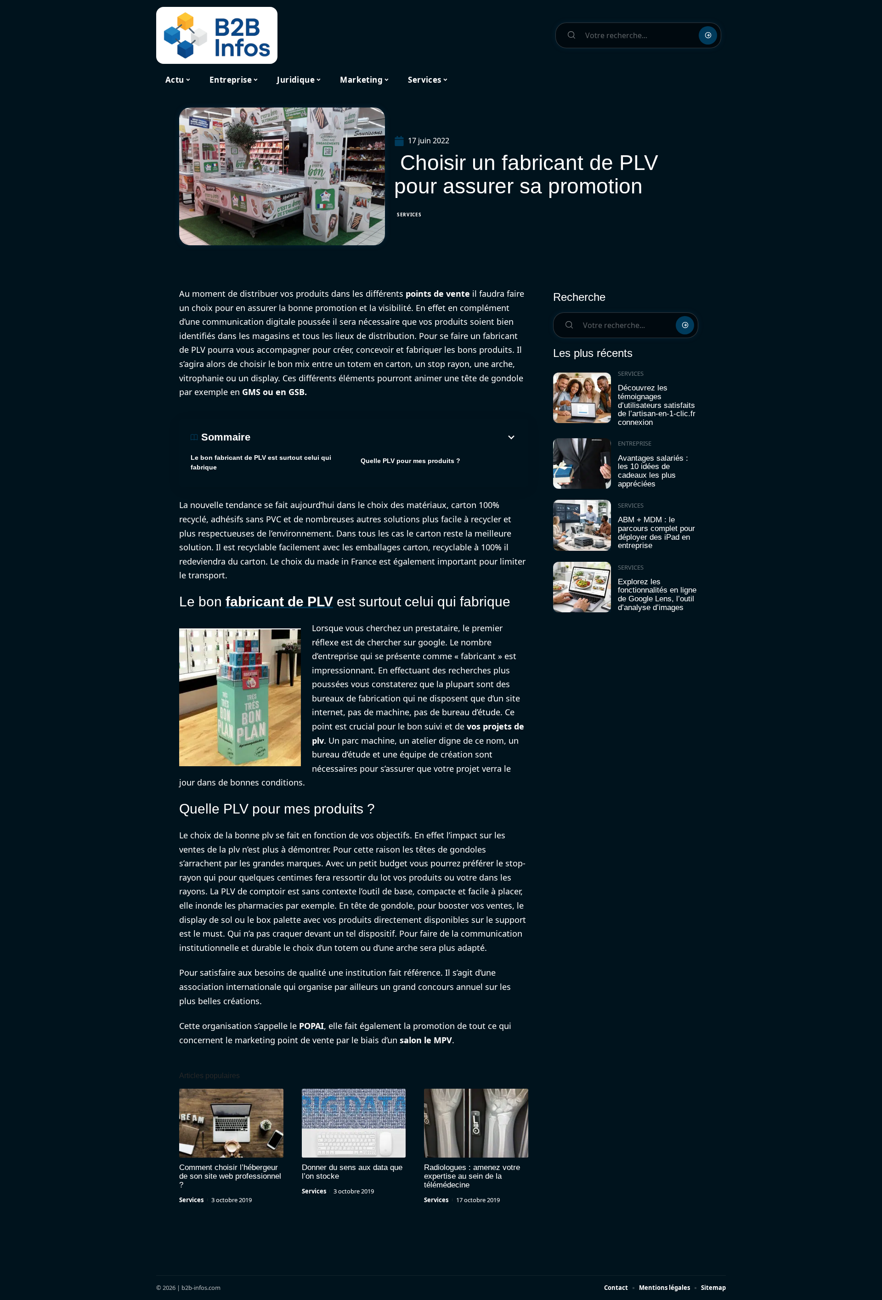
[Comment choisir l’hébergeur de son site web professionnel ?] (231, 1123)
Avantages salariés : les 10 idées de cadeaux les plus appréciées (653, 471)
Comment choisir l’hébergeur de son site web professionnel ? (230, 1176)
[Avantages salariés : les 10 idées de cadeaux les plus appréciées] (582, 463)
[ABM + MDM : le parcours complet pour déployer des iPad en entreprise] (582, 525)
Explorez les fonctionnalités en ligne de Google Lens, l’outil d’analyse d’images (657, 594)
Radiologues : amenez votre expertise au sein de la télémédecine (472, 1176)
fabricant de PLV (279, 601)
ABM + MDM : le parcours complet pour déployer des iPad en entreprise (656, 532)
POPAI (311, 1025)
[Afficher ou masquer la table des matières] (383, 437)
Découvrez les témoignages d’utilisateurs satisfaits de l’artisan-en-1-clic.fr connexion (656, 405)
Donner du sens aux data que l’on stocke (352, 1172)
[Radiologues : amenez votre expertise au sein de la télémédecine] (476, 1123)
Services (409, 214)
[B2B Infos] (217, 35)
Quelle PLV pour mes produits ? (410, 460)
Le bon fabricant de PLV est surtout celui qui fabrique (261, 462)
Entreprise (634, 443)
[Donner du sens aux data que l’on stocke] (354, 1123)
